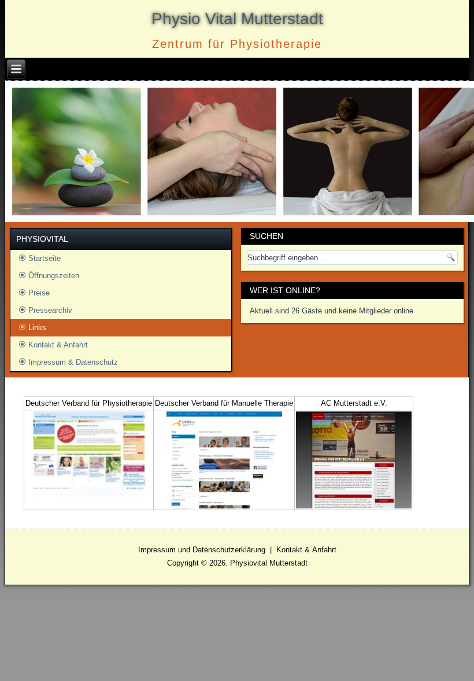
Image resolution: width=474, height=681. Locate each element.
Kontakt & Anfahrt (58, 344)
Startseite (44, 258)
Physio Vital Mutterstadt (237, 19)
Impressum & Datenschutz (73, 362)
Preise (39, 293)
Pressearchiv (50, 310)
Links (37, 327)
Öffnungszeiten (53, 275)
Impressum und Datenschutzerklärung (201, 549)
